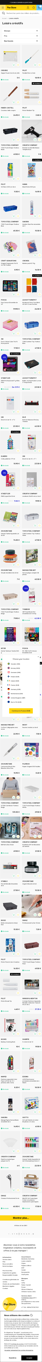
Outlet (23, 1270)
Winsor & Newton (27, 1289)
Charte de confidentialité (11, 1284)
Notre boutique (8, 1266)
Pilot (22, 1280)
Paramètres (12, 1358)
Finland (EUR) (15, 677)
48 (33, 1233)
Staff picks (25, 1274)
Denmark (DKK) (16, 672)
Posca (23, 1287)
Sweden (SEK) (15, 664)
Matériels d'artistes (27, 1259)
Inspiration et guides (9, 1273)
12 (21, 1233)
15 (29, 1233)
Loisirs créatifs (14, 18)
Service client (7, 1259)
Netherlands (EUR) (17, 693)
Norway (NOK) (15, 668)
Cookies (5, 1288)
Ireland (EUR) (15, 681)
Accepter (29, 1358)
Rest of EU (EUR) (16, 702)
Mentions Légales (8, 1286)
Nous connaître (8, 1264)
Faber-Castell (26, 1285)
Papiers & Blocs (26, 1265)
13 (24, 1233)
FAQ (4, 1262)
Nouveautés (25, 1272)
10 (16, 1233)
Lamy (23, 1283)
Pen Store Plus (7, 1270)
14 (26, 1233)
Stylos (23, 1263)
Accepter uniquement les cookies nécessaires (19, 1350)
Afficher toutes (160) (28, 1291)
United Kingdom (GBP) (18, 698)
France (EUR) (15, 685)
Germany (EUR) (16, 689)
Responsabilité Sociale (10, 1275)
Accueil (4, 18)
